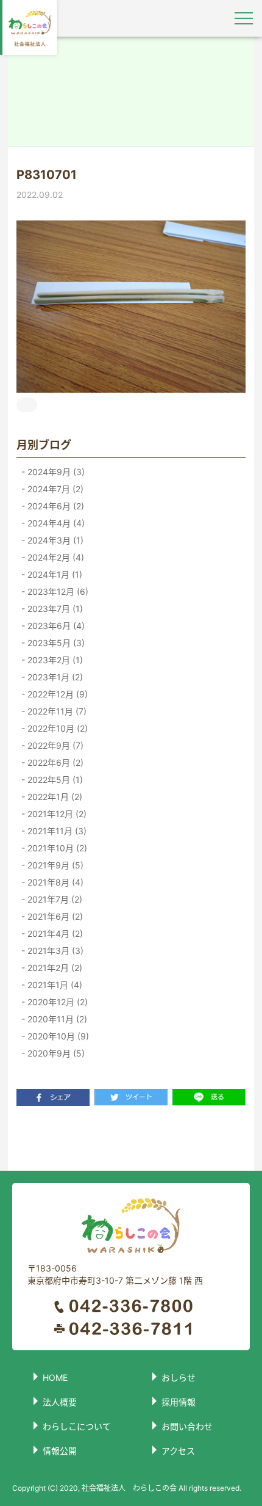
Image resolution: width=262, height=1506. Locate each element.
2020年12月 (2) (56, 1002)
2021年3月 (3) (54, 950)
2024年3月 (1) (54, 540)
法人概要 (60, 1402)
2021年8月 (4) (54, 882)
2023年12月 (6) (56, 591)
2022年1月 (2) (53, 796)
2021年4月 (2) (54, 933)
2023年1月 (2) (54, 677)
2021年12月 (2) (56, 814)
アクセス (178, 1451)
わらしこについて (77, 1426)
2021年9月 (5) (54, 865)
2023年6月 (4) (55, 625)
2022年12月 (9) (56, 694)
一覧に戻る (131, 1138)
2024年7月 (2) (54, 489)
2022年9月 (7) (54, 745)
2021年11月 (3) (56, 831)
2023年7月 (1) (54, 608)
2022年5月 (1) (54, 779)
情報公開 (60, 1451)
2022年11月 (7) (56, 711)
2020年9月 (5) (55, 1053)
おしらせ (178, 1377)
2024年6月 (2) (54, 506)
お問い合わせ (187, 1426)
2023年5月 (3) (55, 643)
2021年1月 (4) (53, 985)
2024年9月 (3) (55, 472)
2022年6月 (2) (54, 762)
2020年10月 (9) (57, 1036)
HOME (55, 1377)
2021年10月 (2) (56, 848)
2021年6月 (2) (54, 916)
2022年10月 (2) (56, 728)
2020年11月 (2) (56, 1019)
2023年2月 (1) (54, 660)
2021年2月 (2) (53, 967)
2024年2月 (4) (54, 557)
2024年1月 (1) (53, 574)
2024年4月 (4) (55, 523)
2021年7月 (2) (53, 899)
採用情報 (178, 1402)
